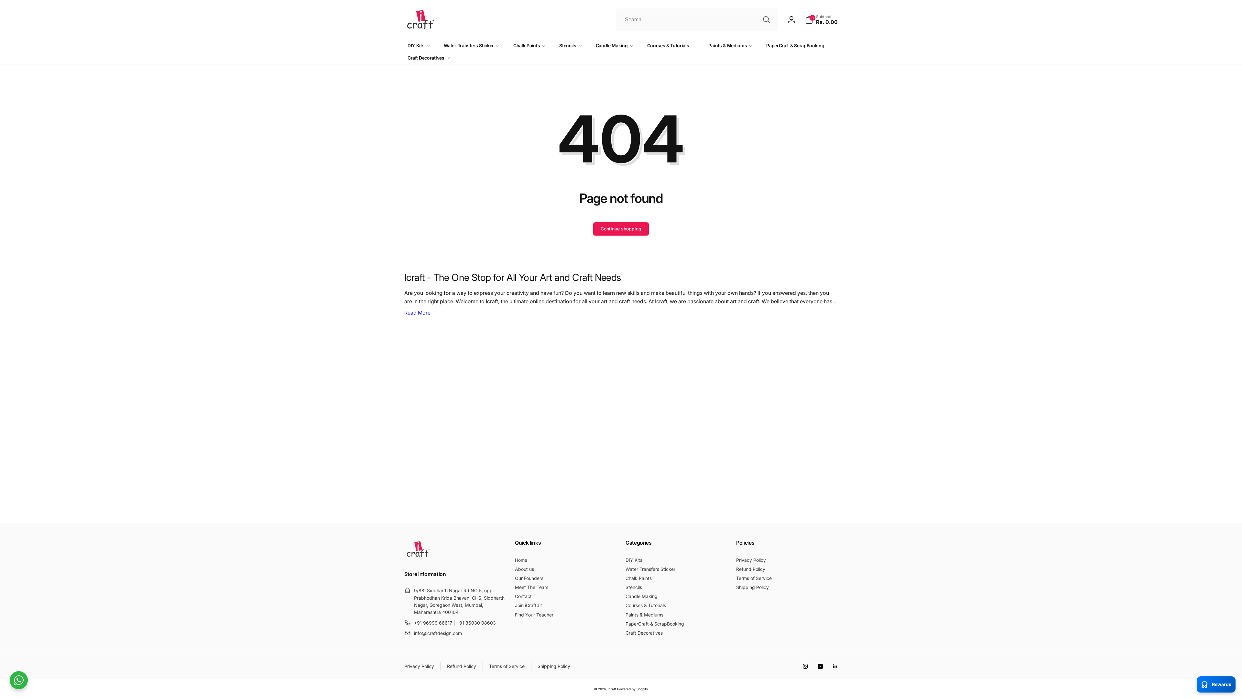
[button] (821, 20)
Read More (417, 312)
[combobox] (697, 19)
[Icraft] (418, 557)
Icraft (612, 689)
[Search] (766, 19)
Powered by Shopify (632, 689)
